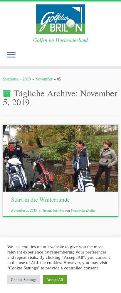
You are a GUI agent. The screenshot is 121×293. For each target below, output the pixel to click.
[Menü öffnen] (11, 55)
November (44, 79)
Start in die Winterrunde (40, 199)
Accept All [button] (54, 279)
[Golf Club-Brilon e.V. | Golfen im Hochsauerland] (60, 19)
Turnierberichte (53, 210)
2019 (27, 79)
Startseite (10, 79)
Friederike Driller (83, 210)
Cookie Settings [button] (23, 279)
